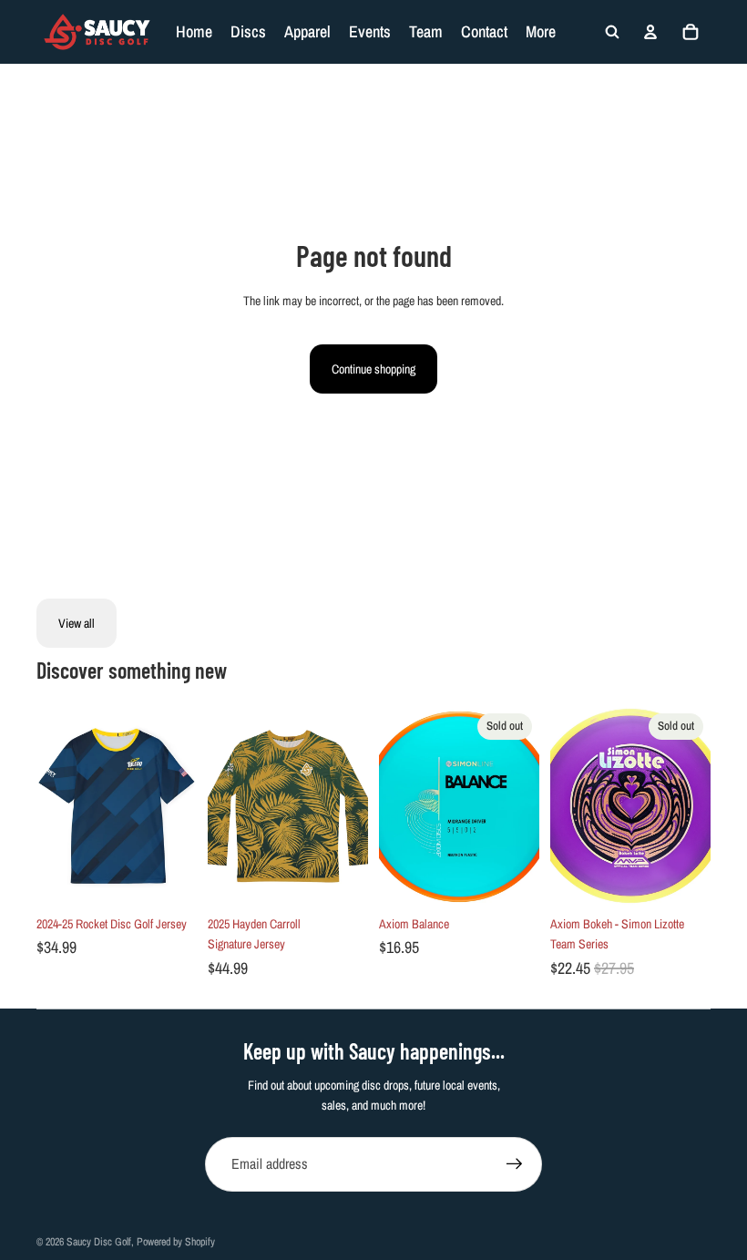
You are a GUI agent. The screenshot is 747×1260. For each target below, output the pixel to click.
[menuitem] (541, 32)
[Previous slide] (50, 806)
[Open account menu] (650, 32)
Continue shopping (373, 369)
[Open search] (612, 32)
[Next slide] (183, 806)
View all (76, 623)
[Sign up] (515, 1164)
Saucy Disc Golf (99, 1241)
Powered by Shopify (176, 1241)
